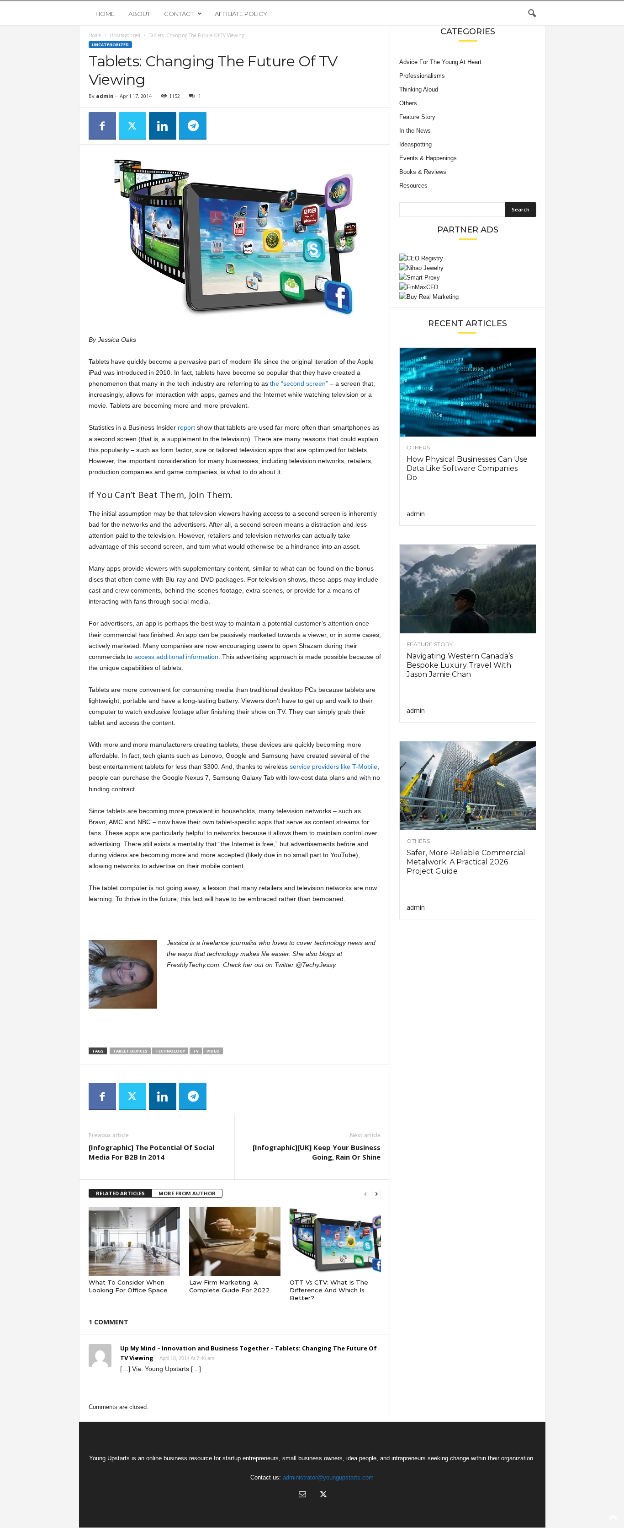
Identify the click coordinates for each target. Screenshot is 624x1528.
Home (105, 13)
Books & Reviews (422, 171)
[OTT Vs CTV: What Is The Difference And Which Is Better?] (335, 1241)
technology (170, 1051)
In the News (415, 130)
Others (408, 103)
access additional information (176, 656)
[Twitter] (132, 126)
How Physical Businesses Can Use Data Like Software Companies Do (467, 468)
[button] (532, 14)
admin (105, 95)
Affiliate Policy (241, 13)
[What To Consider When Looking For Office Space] (134, 1241)
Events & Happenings (428, 158)
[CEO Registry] (467, 258)
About (139, 13)
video (213, 1051)
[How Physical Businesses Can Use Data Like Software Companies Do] (468, 392)
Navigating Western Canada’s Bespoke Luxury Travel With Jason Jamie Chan (460, 665)
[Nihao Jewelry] (467, 268)
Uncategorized (125, 35)
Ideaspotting (415, 144)
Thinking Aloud (418, 89)
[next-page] (376, 1194)
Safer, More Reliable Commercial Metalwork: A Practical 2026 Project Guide (466, 861)
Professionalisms (422, 75)
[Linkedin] (162, 126)
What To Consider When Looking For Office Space (128, 1286)
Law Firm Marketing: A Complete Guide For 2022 (229, 1286)
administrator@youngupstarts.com (328, 1477)
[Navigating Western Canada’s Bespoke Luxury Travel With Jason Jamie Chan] (468, 589)
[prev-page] (365, 1194)
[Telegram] (192, 126)
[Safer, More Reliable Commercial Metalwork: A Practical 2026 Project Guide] (468, 785)
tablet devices (130, 1051)
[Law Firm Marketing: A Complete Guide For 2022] (234, 1241)
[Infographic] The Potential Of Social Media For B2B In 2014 (151, 1152)
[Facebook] (102, 126)
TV (196, 1051)
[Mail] (302, 1495)
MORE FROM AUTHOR (187, 1193)
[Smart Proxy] (467, 277)
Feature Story (417, 116)
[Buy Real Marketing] (467, 297)
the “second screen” (299, 383)
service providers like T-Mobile (333, 766)
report (186, 427)
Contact (179, 13)
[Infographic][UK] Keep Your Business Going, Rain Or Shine (317, 1152)
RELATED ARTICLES (120, 1193)
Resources (413, 185)
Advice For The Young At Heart (440, 62)
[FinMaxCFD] (467, 287)
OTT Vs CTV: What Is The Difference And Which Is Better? (329, 1290)
